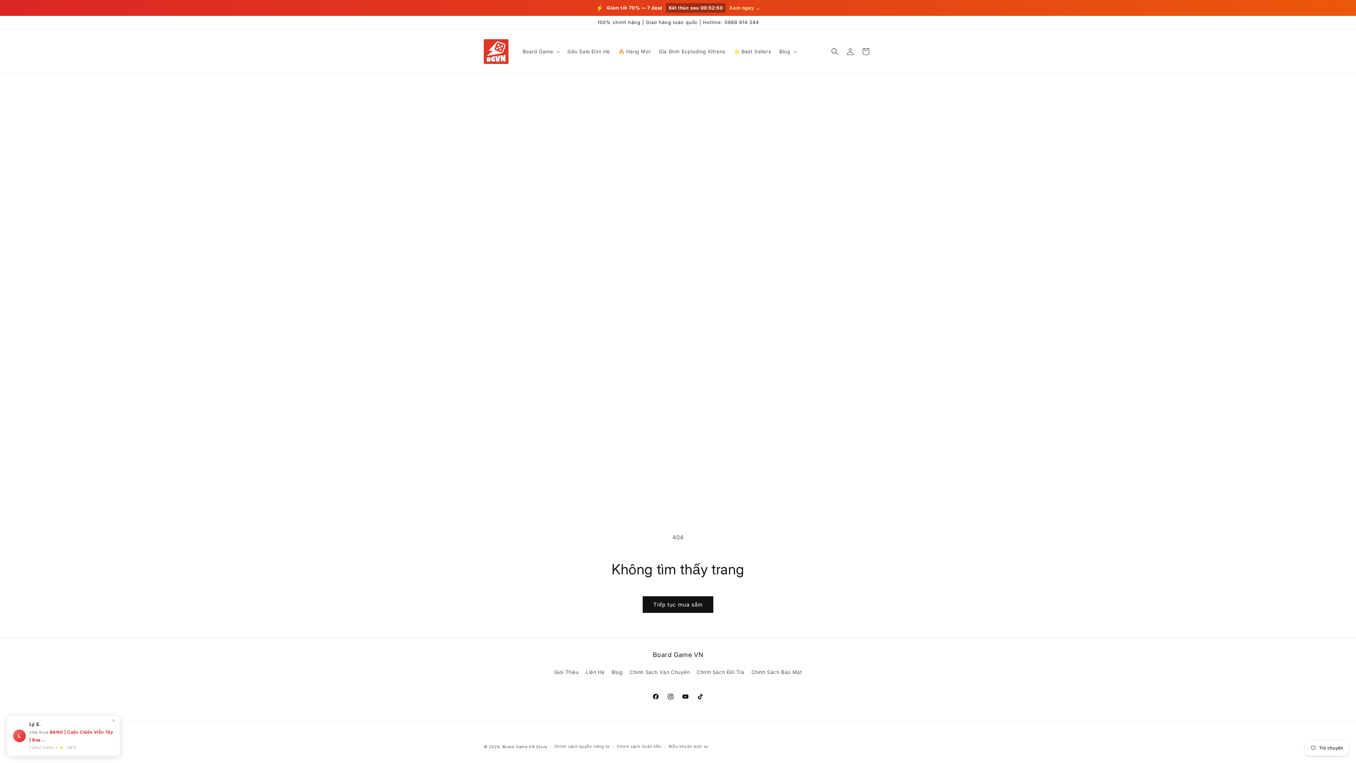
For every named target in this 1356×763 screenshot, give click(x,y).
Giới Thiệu (566, 672)
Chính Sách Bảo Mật (776, 672)
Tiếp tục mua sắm (678, 604)
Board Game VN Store (524, 746)
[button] (540, 51)
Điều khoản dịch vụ (689, 746)
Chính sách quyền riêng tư (582, 746)
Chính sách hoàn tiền (639, 746)
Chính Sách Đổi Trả (720, 672)
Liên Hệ (595, 672)
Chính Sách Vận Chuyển (660, 672)
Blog (617, 672)
